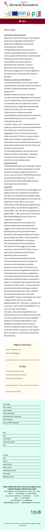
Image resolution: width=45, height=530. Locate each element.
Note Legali (6, 404)
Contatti (5, 455)
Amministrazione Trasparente (12, 417)
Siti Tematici (6, 474)
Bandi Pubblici (7, 410)
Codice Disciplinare (9, 413)
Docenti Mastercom (13, 349)
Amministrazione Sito (9, 470)
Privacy (5, 461)
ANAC (4, 445)
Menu (24, 21)
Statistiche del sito (8, 477)
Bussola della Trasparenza (11, 423)
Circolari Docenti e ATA (15, 371)
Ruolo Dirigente (8, 420)
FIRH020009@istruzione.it (11, 503)
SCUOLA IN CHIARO (9, 442)
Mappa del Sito (7, 464)
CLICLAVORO (7, 439)
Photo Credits (7, 467)
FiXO (4, 436)
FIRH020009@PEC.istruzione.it (30, 503)
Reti (4, 433)
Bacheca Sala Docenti (14, 378)
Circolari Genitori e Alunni (16, 375)
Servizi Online (7, 407)
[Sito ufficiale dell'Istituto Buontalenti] (22, 4)
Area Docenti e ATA (13, 391)
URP (4, 458)
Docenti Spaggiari (13, 353)
